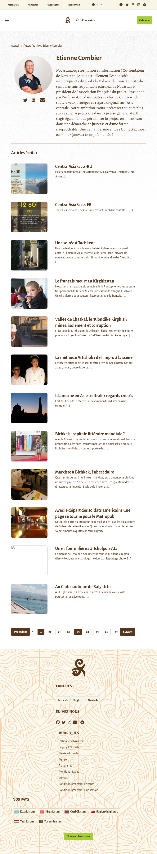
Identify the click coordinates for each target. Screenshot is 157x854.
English (77, 700)
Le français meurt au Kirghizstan (84, 281)
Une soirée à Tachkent (75, 243)
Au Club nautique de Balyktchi (83, 586)
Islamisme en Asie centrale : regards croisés (94, 395)
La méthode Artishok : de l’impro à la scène (93, 357)
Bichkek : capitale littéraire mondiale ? (90, 434)
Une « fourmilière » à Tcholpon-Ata (86, 548)
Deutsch (93, 700)
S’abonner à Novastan (71, 741)
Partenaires (65, 765)
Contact (63, 777)
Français (63, 700)
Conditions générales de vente (76, 783)
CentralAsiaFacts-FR (73, 204)
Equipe (63, 759)
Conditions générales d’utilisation (78, 790)
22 (68, 631)
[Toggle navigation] (7, 20)
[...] (66, 176)
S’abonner (144, 20)
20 (50, 631)
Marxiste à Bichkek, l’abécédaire (84, 472)
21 (59, 631)
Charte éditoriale (68, 753)
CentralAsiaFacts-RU (73, 166)
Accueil (15, 45)
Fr (97, 4)
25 (97, 631)
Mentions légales (69, 771)
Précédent (20, 631)
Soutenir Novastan (78, 836)
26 (106, 631)
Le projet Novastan (70, 747)
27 (116, 631)
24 (87, 631)
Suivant (127, 631)
